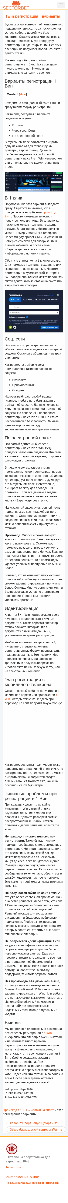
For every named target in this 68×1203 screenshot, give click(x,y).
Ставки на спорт (42, 1110)
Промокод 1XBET (15, 1110)
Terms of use (13, 1167)
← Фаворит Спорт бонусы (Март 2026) (33, 1123)
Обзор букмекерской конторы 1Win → (36, 1129)
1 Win (48, 1033)
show (23, 94)
